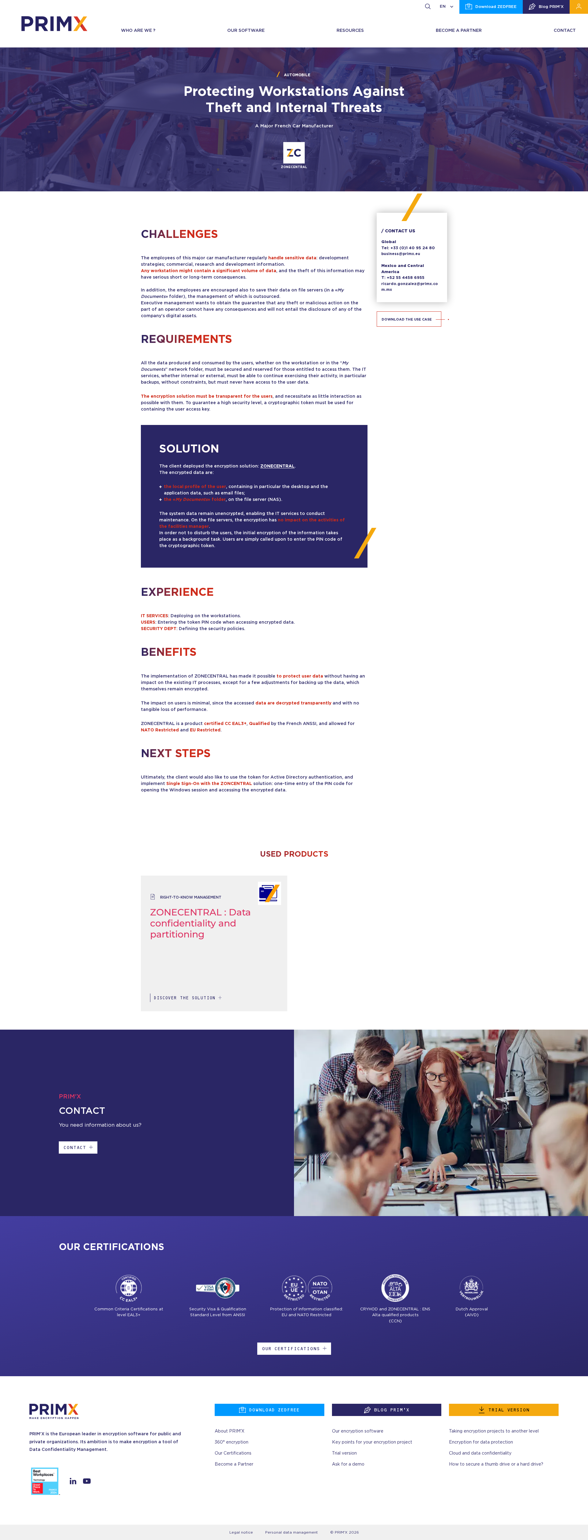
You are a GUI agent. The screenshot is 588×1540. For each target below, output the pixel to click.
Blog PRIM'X (551, 7)
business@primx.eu (400, 254)
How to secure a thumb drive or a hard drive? (496, 1464)
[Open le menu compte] (579, 7)
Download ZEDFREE (496, 7)
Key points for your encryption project (372, 1442)
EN (443, 7)
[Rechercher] (428, 7)
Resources (350, 30)
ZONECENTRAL (277, 466)
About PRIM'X (229, 1431)
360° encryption (231, 1442)
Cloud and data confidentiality (480, 1453)
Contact (565, 30)
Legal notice (241, 1532)
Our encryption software (357, 1431)
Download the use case (407, 319)
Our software (246, 30)
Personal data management (291, 1532)
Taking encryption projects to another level (494, 1431)
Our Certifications (291, 1348)
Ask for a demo (348, 1464)
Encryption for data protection (481, 1442)
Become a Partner (234, 1464)
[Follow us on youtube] (87, 1482)
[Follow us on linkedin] (73, 1482)
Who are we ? (138, 30)
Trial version (509, 1410)
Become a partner (459, 30)
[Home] (54, 23)
